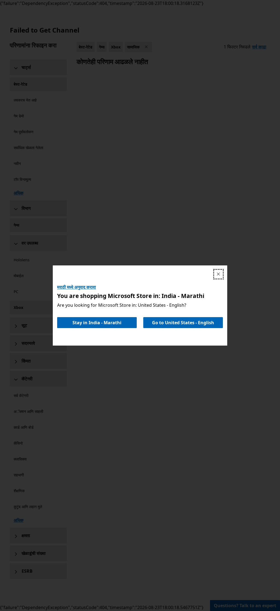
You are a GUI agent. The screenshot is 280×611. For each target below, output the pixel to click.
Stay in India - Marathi (96, 323)
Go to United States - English (183, 323)
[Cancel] (218, 274)
